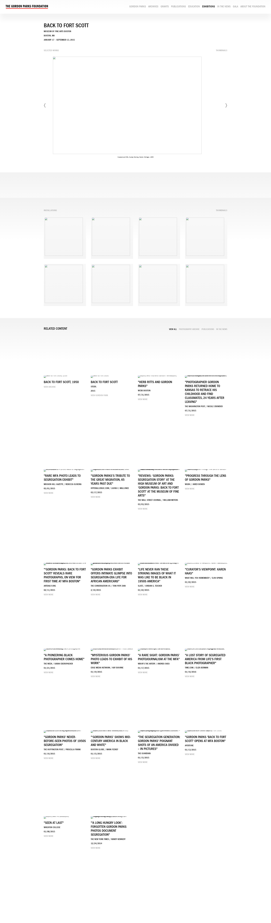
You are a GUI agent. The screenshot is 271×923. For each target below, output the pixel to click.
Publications (178, 6)
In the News (224, 6)
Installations (50, 210)
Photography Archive (189, 329)
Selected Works (51, 50)
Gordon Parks (137, 6)
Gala (235, 6)
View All (173, 329)
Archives (153, 6)
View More (142, 399)
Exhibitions (208, 6)
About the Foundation (252, 6)
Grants (165, 6)
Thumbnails (221, 50)
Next (226, 105)
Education (194, 6)
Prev (45, 105)
